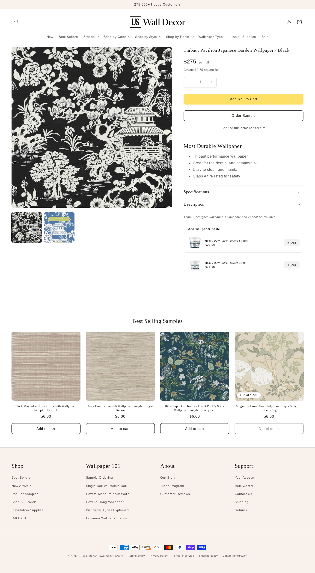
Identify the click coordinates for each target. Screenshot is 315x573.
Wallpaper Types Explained (107, 510)
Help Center (244, 486)
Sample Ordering (99, 477)
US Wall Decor (87, 556)
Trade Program (172, 486)
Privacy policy (159, 555)
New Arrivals (21, 486)
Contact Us (243, 494)
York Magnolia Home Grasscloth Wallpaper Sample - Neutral (46, 408)
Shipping (242, 502)
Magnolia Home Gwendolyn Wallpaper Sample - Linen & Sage (269, 408)
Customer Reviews (175, 494)
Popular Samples (25, 494)
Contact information (235, 555)
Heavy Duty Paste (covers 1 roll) (225, 262)
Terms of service (183, 555)
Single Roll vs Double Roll (106, 486)
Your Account (245, 477)
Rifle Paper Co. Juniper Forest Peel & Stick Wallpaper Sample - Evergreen (194, 408)
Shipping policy (208, 555)
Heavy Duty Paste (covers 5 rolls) (226, 240)
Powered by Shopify (110, 556)
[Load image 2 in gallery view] (59, 227)
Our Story (167, 477)
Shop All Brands (24, 502)
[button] (17, 22)
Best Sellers (21, 477)
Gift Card (19, 518)
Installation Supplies (28, 510)
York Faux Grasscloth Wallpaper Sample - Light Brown (120, 408)
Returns (241, 510)
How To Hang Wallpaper (105, 502)
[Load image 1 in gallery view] (27, 227)
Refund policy (136, 555)
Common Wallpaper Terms (107, 518)
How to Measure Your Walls (108, 494)
